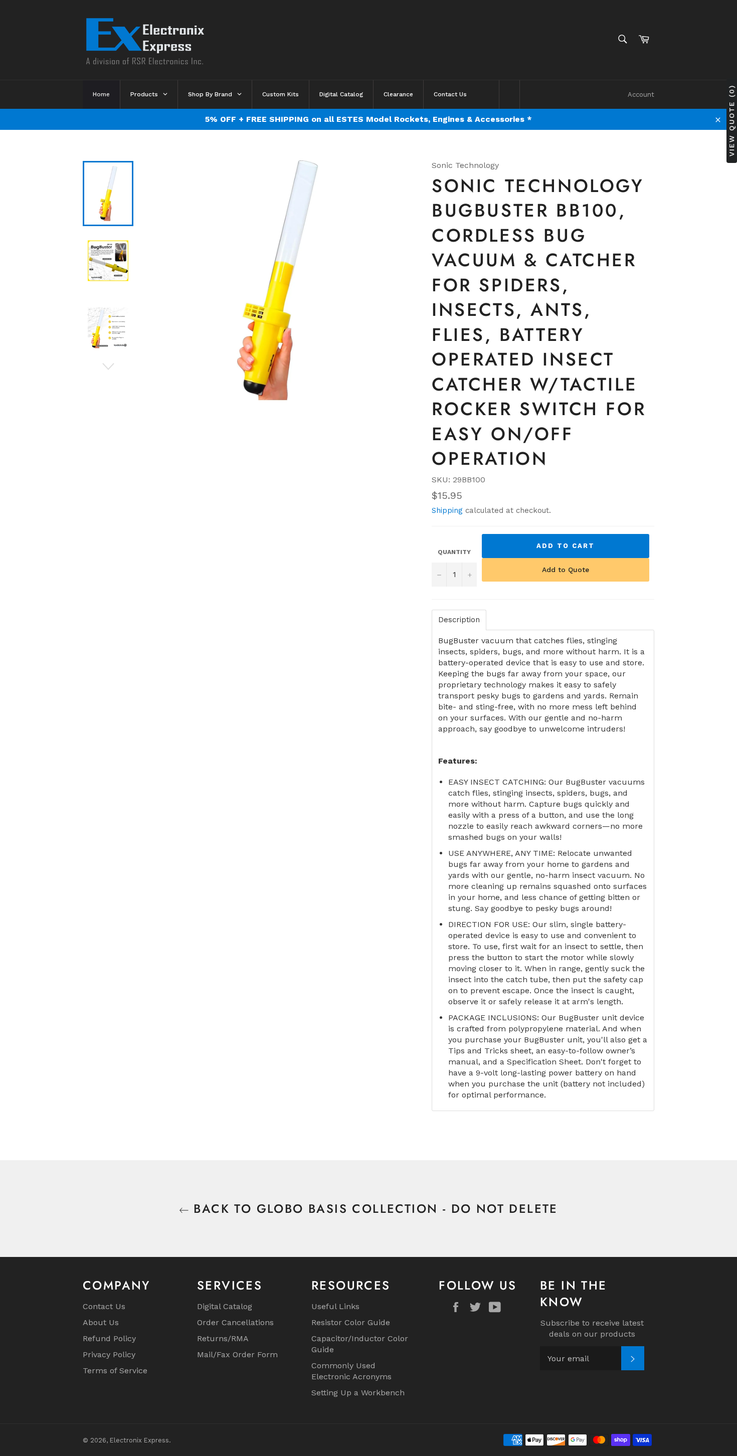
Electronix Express (139, 1440)
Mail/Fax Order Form (237, 1354)
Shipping (447, 510)
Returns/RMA (223, 1338)
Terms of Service (115, 1370)
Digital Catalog (224, 1306)
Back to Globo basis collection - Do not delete (373, 1208)
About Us (101, 1322)
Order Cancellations (235, 1322)
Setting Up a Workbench (358, 1392)
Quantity (454, 552)
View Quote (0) (731, 120)
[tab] (459, 620)
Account (641, 94)
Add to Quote (565, 570)
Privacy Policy (109, 1354)
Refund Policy (109, 1338)
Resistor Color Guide (350, 1322)
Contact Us (104, 1306)
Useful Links (335, 1306)
